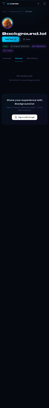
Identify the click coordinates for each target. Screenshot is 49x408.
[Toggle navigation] (44, 3)
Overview (7, 58)
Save (28, 39)
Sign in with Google (26, 117)
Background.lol (16, 11)
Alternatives (32, 58)
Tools (4, 11)
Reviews (19, 58)
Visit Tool (9, 39)
